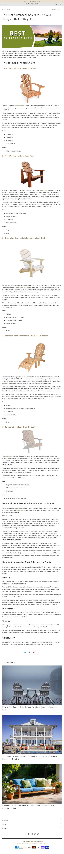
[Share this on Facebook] (29, 653)
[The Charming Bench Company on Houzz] (29, 834)
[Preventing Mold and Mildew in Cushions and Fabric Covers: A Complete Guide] (32, 784)
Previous (53, 9)
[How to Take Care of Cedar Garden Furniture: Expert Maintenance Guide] (32, 685)
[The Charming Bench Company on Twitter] (38, 834)
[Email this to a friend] (38, 653)
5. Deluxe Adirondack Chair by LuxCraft (20, 427)
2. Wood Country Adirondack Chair (18, 156)
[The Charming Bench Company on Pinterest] (35, 834)
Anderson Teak (21, 377)
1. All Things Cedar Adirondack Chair (19, 68)
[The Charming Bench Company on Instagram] (32, 834)
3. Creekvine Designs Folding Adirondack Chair (24, 238)
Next (59, 9)
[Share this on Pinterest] (34, 653)
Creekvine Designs (23, 287)
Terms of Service (29, 843)
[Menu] (1, 4)
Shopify (45, 843)
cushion (6, 383)
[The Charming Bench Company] (32, 4)
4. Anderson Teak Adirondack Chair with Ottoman (25, 335)
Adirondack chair (20, 105)
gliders (18, 510)
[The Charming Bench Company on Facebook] (26, 834)
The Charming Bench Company (34, 841)
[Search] (56, 4)
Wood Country (44, 190)
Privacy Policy (21, 843)
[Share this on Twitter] (25, 653)
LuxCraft (7, 456)
